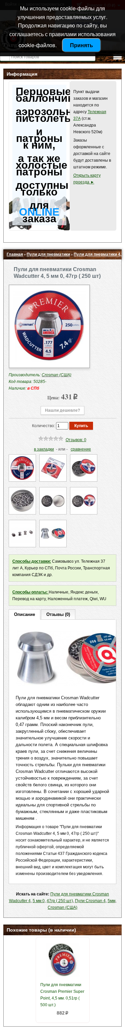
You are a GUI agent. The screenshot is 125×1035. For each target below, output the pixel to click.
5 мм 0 (39, 900)
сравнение (81, 449)
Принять (81, 45)
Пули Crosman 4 (90, 900)
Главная (15, 254)
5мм (111, 900)
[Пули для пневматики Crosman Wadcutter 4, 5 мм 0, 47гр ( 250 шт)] (49, 361)
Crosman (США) (62, 907)
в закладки (44, 449)
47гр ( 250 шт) (60, 900)
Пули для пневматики (48, 254)
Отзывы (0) (58, 614)
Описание (24, 614)
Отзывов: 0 (76, 439)
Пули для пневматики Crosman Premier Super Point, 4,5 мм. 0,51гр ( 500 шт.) (62, 994)
